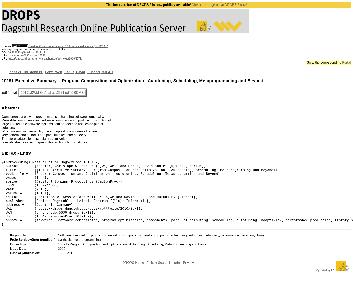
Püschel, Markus (100, 72)
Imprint (176, 262)
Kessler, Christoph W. (26, 72)
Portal (346, 62)
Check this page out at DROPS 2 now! (219, 5)
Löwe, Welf (53, 72)
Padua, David (74, 72)
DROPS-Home (133, 262)
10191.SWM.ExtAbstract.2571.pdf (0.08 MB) (53, 92)
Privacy (188, 262)
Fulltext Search (157, 262)
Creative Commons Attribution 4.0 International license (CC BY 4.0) (68, 46)
